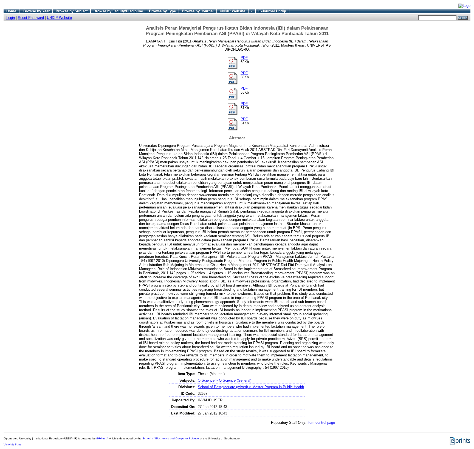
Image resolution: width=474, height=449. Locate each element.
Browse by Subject (72, 11)
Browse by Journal (198, 11)
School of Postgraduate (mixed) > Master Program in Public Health (251, 387)
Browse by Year (36, 11)
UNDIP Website (232, 11)
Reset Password (31, 18)
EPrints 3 (102, 438)
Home (11, 11)
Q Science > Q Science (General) (224, 380)
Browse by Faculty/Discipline (118, 11)
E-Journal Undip (272, 11)
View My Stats (12, 444)
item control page (321, 423)
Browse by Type (162, 11)
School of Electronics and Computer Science (170, 438)
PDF (244, 58)
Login (10, 18)
